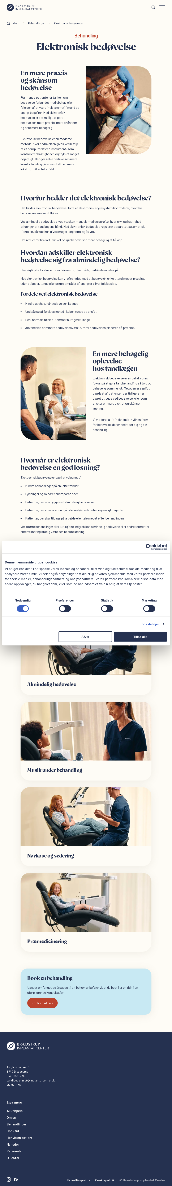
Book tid (13, 1131)
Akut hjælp (14, 1111)
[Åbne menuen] (162, 7)
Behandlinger (36, 23)
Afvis (85, 637)
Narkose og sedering (50, 856)
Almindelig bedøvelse (51, 684)
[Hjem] (24, 7)
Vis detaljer (150, 624)
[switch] (65, 608)
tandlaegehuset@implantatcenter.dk (31, 1080)
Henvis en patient (20, 1138)
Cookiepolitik (105, 1180)
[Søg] (153, 7)
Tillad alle (140, 637)
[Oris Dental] (28, 1049)
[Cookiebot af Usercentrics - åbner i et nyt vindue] (148, 547)
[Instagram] (9, 1180)
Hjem (16, 23)
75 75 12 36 (14, 1085)
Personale (14, 1151)
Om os (11, 1117)
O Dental (13, 1158)
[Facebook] (16, 1180)
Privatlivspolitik (78, 1180)
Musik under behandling (54, 770)
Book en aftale (42, 1003)
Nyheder (13, 1144)
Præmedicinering (47, 941)
